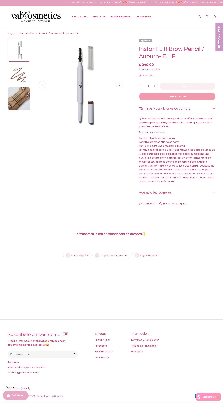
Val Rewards (102, 357)
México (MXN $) (21, 388)
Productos (101, 346)
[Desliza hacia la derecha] (119, 84)
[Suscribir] (74, 354)
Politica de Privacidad (143, 346)
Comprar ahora (177, 96)
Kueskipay (137, 351)
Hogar (11, 33)
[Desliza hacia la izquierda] (42, 84)
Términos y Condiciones (145, 340)
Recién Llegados (104, 351)
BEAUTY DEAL (102, 340)
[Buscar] (200, 17)
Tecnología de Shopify (50, 396)
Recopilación (27, 33)
